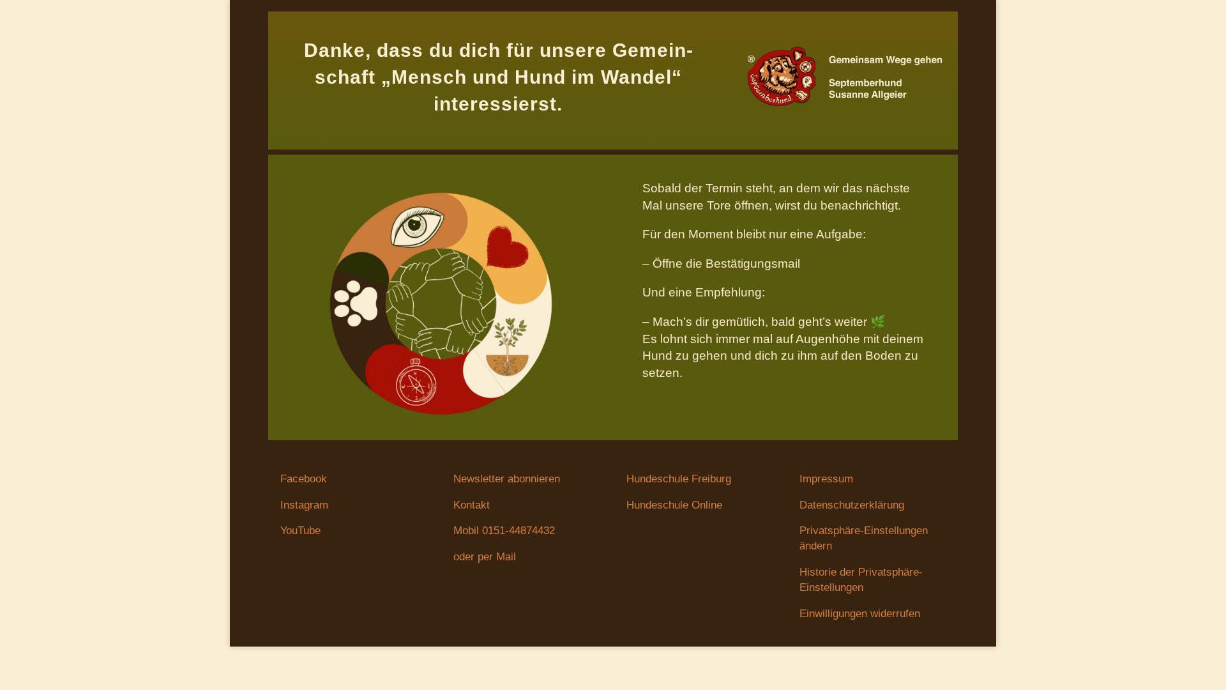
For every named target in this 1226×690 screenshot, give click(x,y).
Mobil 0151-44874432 (504, 531)
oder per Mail (484, 557)
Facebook (303, 479)
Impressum (826, 479)
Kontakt (471, 505)
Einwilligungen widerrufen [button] (859, 614)
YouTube (300, 531)
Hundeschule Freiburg (678, 479)
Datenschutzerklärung (851, 505)
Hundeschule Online (674, 505)
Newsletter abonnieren (506, 479)
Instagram (304, 505)
